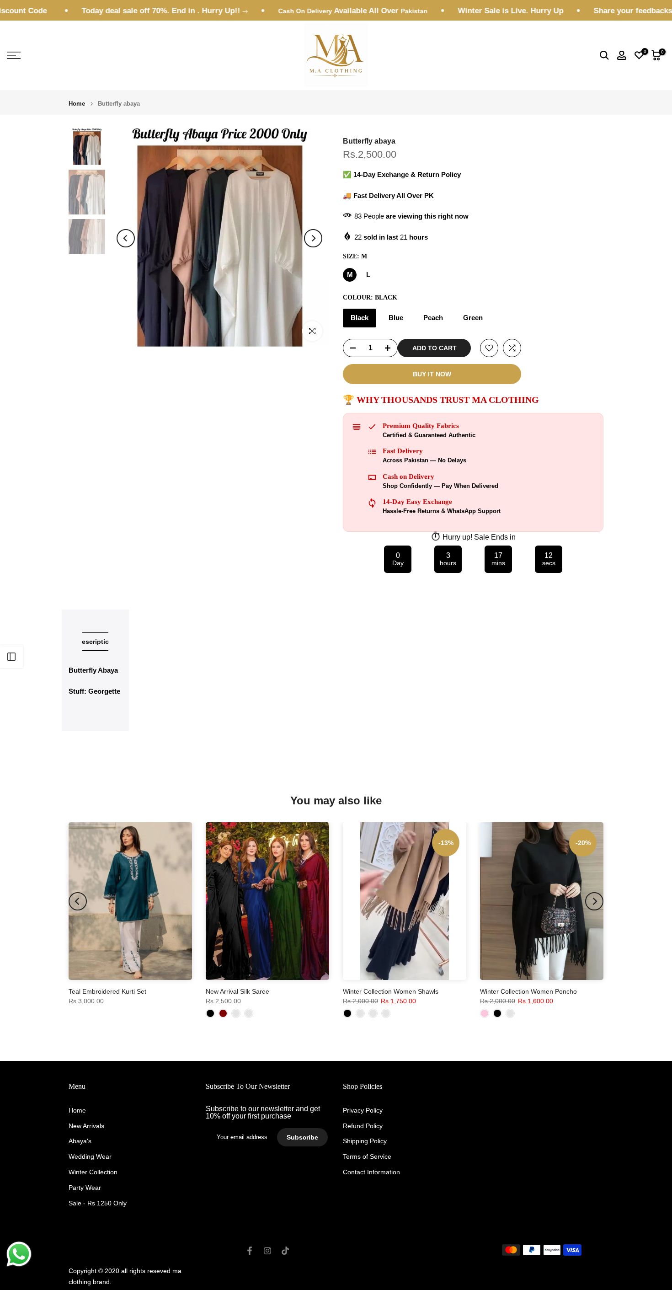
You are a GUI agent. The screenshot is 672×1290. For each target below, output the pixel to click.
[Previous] (126, 238)
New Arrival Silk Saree (237, 991)
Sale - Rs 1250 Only (98, 1203)
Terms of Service (367, 1156)
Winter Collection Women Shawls (390, 991)
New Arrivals (86, 1125)
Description (95, 641)
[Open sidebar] (11, 656)
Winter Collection (93, 1172)
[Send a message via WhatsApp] (19, 1254)
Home (77, 104)
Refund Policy (363, 1125)
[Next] (313, 238)
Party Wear (85, 1187)
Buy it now (432, 374)
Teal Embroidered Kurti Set (107, 991)
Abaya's (80, 1141)
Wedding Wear (90, 1156)
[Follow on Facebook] (249, 1250)
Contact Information (371, 1172)
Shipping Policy (365, 1141)
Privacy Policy (363, 1110)
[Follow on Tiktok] (285, 1250)
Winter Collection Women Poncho (528, 991)
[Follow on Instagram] (267, 1250)
